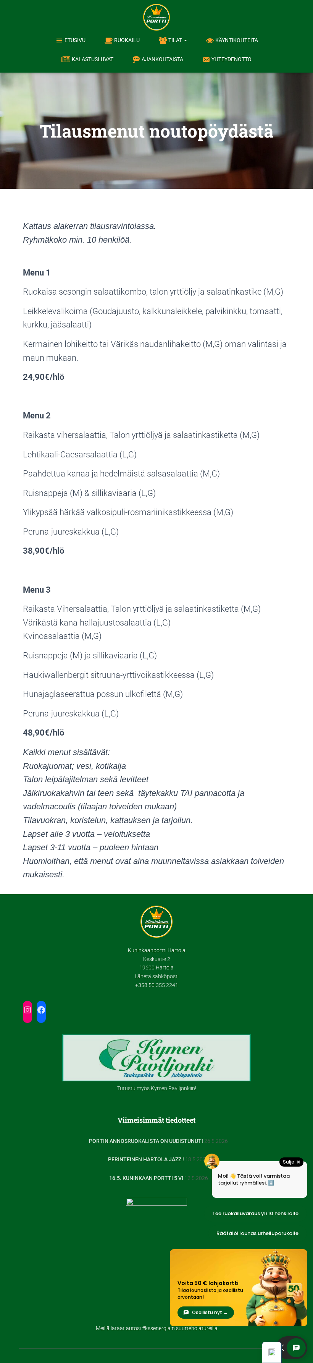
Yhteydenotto (231, 59)
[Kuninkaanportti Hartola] (156, 17)
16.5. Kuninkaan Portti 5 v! (146, 1178)
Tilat (175, 40)
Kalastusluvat (92, 59)
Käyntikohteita (236, 40)
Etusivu (75, 40)
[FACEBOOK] (41, 1009)
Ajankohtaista (162, 59)
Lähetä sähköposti (157, 976)
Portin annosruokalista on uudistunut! (146, 1141)
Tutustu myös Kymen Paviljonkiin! (156, 1088)
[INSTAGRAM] (27, 1009)
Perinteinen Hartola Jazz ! (146, 1159)
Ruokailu (127, 40)
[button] (185, 40)
